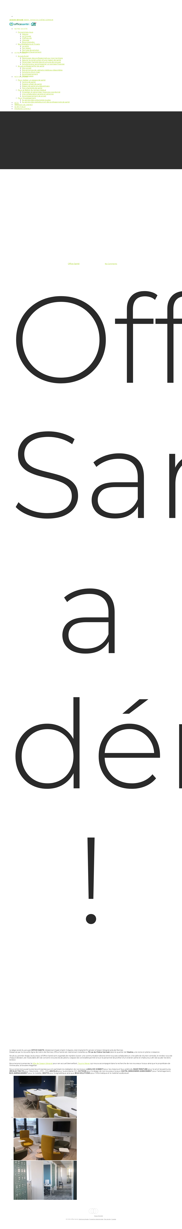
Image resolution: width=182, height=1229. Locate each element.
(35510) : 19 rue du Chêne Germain (31, 20)
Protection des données (96, 1219)
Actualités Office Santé (91, 248)
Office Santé (74, 264)
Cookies (113, 1219)
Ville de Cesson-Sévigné (42, 1063)
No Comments (111, 264)
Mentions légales (84, 1219)
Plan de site (107, 1219)
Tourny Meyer (84, 1063)
